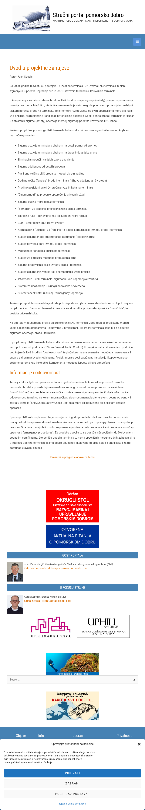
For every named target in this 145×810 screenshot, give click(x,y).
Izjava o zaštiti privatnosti (72, 803)
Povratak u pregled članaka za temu (72, 457)
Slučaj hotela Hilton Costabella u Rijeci (47, 601)
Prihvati (72, 773)
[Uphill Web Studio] (103, 626)
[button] (139, 744)
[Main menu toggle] (137, 42)
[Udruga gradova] (50, 627)
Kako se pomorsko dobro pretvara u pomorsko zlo (55, 568)
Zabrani (72, 783)
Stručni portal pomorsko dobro (88, 15)
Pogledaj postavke (72, 794)
